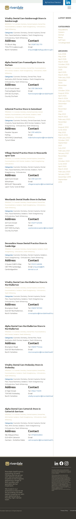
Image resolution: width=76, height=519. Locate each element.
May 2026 (62, 57)
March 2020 (63, 169)
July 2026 (62, 54)
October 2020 (64, 161)
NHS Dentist (9, 70)
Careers (61, 32)
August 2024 (63, 93)
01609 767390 (36, 308)
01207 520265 (36, 223)
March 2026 (63, 62)
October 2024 (63, 91)
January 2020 (63, 174)
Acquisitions (63, 30)
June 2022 (62, 130)
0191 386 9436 (36, 88)
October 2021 (63, 140)
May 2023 (62, 114)
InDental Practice (23, 109)
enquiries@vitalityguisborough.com (42, 50)
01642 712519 (36, 391)
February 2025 (64, 77)
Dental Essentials (32, 112)
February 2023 (64, 119)
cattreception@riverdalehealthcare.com (44, 440)
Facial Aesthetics (10, 26)
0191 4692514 (36, 132)
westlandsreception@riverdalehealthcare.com (46, 228)
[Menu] (68, 7)
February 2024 (64, 101)
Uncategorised (64, 43)
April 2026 (62, 59)
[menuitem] (53, 2)
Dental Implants (32, 24)
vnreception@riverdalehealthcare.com (43, 313)
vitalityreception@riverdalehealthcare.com (45, 396)
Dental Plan (41, 24)
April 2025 (62, 72)
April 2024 (62, 96)
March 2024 (63, 98)
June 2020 (62, 164)
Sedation (19, 26)
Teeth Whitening (10, 29)
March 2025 (63, 75)
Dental (61, 35)
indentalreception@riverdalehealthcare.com (46, 138)
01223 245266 (36, 264)
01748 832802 (37, 435)
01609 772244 (36, 347)
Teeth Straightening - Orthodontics (34, 26)
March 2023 (63, 117)
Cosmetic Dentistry (20, 24)
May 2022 (62, 132)
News (60, 37)
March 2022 (63, 135)
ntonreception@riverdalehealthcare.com (44, 352)
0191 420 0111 (36, 179)
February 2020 (64, 172)
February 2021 (64, 151)
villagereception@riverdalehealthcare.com (45, 184)
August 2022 (63, 127)
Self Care (61, 40)
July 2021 (62, 148)
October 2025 (63, 64)
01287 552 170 (36, 44)
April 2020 (62, 166)
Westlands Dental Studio (25, 199)
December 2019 (64, 177)
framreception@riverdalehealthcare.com (44, 94)
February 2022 (64, 138)
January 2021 (63, 153)
